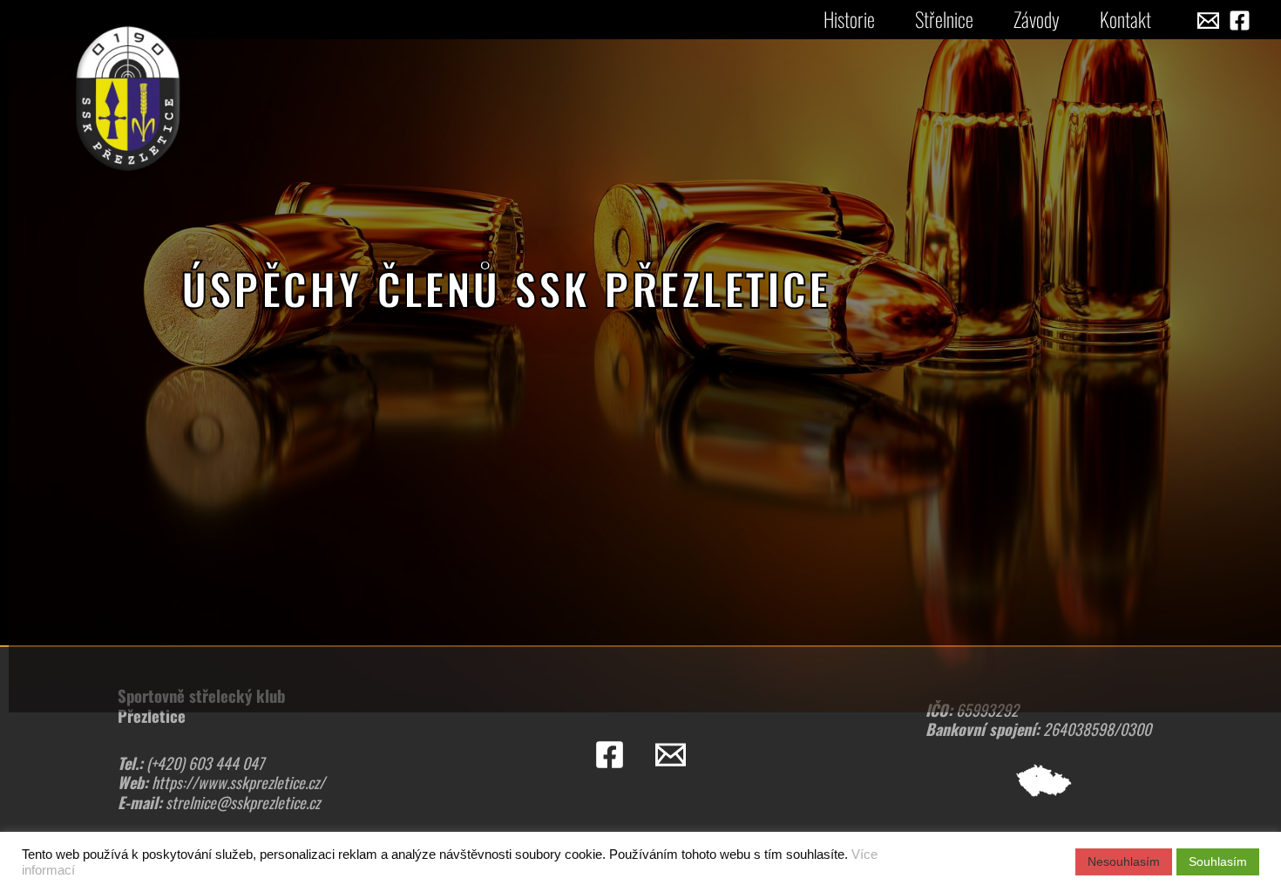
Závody (1036, 19)
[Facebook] (1239, 20)
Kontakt (1125, 19)
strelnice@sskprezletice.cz (243, 802)
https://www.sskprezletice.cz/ (238, 782)
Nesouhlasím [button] (1124, 861)
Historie (849, 19)
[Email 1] (1208, 20)
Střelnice (944, 19)
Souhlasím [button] (1218, 861)
